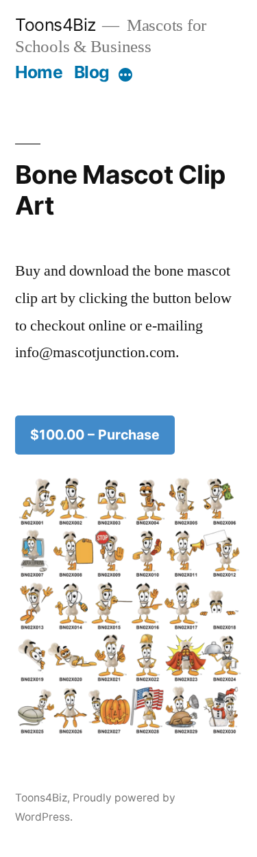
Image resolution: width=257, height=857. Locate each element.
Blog (92, 72)
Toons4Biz (55, 24)
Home (38, 72)
